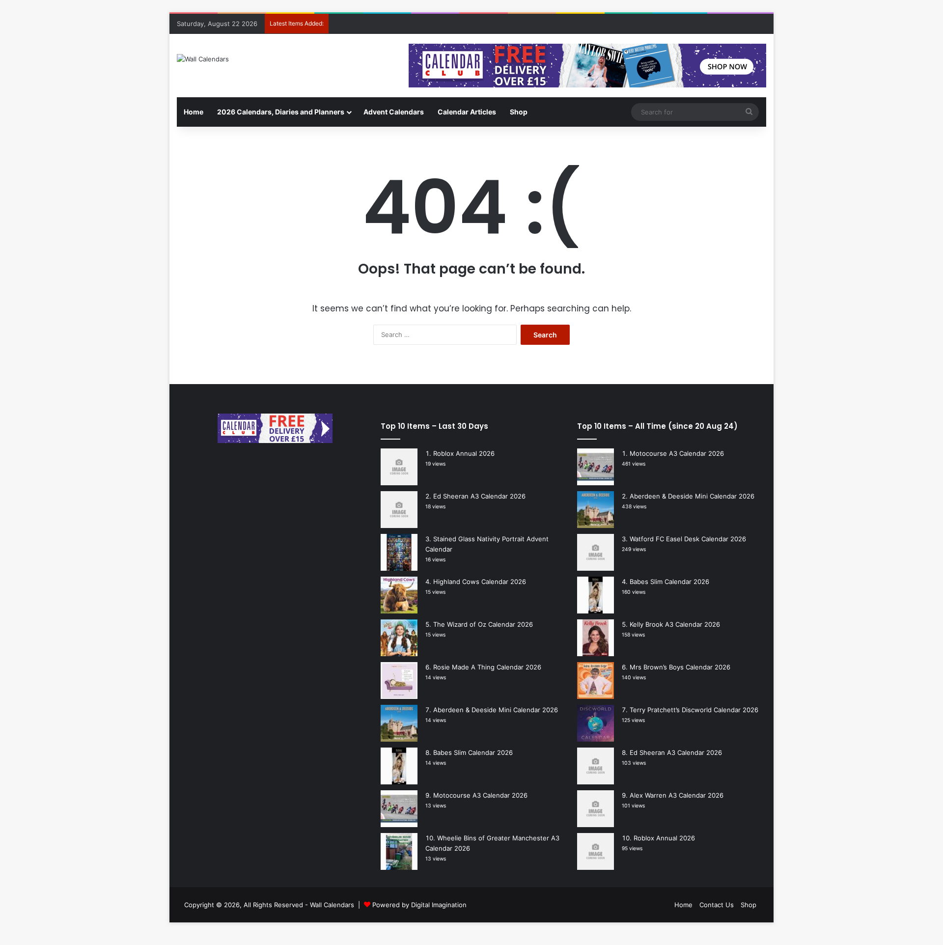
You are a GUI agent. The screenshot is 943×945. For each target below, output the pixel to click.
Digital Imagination (439, 905)
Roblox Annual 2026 (464, 453)
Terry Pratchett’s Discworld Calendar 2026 (694, 710)
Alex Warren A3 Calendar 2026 (676, 795)
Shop (518, 112)
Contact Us (716, 905)
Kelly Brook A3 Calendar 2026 (675, 624)
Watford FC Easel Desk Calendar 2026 (688, 539)
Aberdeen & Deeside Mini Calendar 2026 (495, 710)
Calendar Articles (467, 112)
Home (193, 112)
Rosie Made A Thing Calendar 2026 (487, 667)
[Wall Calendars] (203, 59)
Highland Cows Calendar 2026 (479, 581)
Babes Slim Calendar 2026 (473, 752)
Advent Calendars (393, 112)
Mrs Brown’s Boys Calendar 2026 (680, 667)
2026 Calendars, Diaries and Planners (280, 112)
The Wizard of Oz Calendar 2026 (483, 624)
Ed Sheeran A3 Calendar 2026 (479, 496)
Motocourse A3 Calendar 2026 (480, 795)
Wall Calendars (332, 905)
